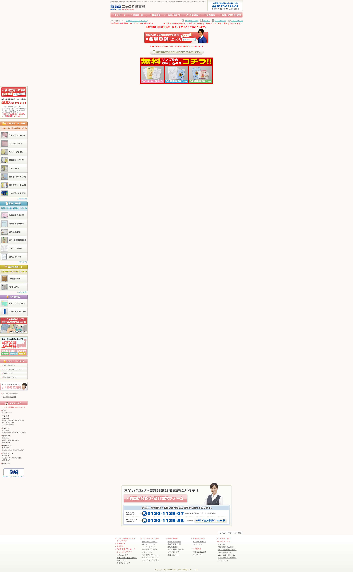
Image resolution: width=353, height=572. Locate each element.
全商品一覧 (121, 543)
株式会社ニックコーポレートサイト (14, 476)
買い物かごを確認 (191, 21)
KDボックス (197, 544)
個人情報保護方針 (9, 397)
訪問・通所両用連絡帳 (176, 549)
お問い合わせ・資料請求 (227, 558)
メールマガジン (237, 21)
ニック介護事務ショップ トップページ (126, 540)
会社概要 (221, 544)
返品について (8, 373)
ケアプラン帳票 (173, 552)
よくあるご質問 (224, 538)
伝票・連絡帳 (172, 538)
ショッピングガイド (124, 552)
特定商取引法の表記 (10, 393)
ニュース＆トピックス (226, 555)
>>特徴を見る (22, 199)
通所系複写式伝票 (174, 544)
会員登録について (10, 377)
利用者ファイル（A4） (150, 555)
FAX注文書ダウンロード (126, 549)
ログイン (206, 21)
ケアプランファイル (149, 542)
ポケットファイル (148, 544)
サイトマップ (223, 560)
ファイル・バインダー (150, 538)
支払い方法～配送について (13, 369)
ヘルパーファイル (148, 547)
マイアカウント (220, 21)
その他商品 (197, 549)
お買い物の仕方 (9, 365)
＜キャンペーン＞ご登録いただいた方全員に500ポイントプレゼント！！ (176, 46)
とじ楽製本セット (199, 542)
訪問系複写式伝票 (174, 542)
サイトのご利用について (227, 550)
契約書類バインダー (149, 549)
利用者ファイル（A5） (150, 557)
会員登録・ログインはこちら (136, 21)
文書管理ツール (198, 538)
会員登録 (120, 546)
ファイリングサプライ (150, 560)
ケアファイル (147, 552)
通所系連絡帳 (172, 547)
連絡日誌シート (173, 555)
